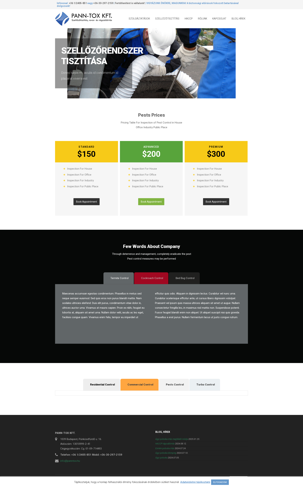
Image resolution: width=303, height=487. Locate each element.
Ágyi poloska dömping (165, 453)
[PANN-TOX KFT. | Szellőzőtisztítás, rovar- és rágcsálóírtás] (85, 18)
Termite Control (119, 278)
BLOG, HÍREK (238, 18)
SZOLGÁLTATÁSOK (139, 18)
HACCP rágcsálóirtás (165, 443)
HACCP (189, 18)
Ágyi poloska (161, 457)
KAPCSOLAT (219, 18)
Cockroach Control (152, 278)
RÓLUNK (202, 18)
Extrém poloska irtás (164, 448)
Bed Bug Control (185, 278)
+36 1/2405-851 (78, 3)
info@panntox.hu (70, 460)
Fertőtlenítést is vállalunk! (130, 3)
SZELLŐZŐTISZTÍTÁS (167, 18)
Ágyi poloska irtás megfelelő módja (171, 439)
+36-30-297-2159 (103, 3)
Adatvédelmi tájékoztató (195, 482)
